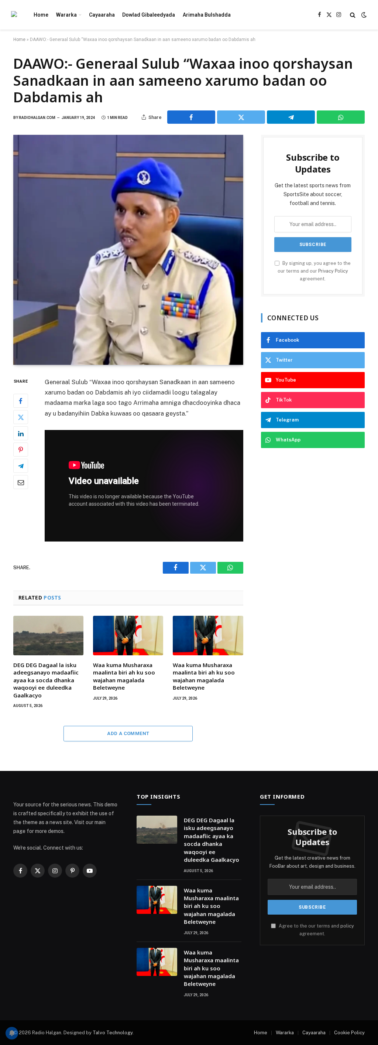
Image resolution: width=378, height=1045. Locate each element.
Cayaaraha (102, 15)
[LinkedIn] (20, 433)
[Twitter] (20, 417)
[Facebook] (20, 401)
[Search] (352, 15)
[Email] (20, 482)
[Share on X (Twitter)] (241, 117)
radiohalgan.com (37, 118)
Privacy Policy (333, 271)
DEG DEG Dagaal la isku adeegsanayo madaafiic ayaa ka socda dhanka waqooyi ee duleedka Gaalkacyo (46, 680)
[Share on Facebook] (191, 117)
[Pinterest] (20, 450)
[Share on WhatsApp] (341, 117)
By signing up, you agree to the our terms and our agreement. (314, 271)
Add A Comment (128, 733)
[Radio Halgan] (14, 15)
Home (41, 15)
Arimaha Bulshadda (207, 15)
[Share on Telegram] (291, 117)
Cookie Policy (349, 1032)
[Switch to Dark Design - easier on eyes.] (363, 15)
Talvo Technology (113, 1032)
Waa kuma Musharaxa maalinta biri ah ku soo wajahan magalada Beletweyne (124, 676)
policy (347, 926)
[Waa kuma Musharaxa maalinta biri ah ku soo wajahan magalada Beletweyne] (128, 635)
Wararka (66, 15)
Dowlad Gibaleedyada (148, 15)
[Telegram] (20, 466)
